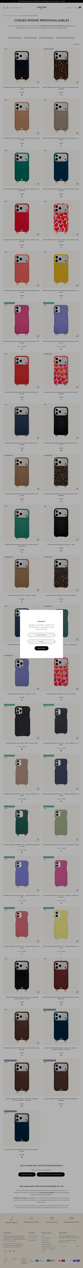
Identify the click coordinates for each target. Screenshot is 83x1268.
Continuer (41, 648)
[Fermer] (60, 612)
